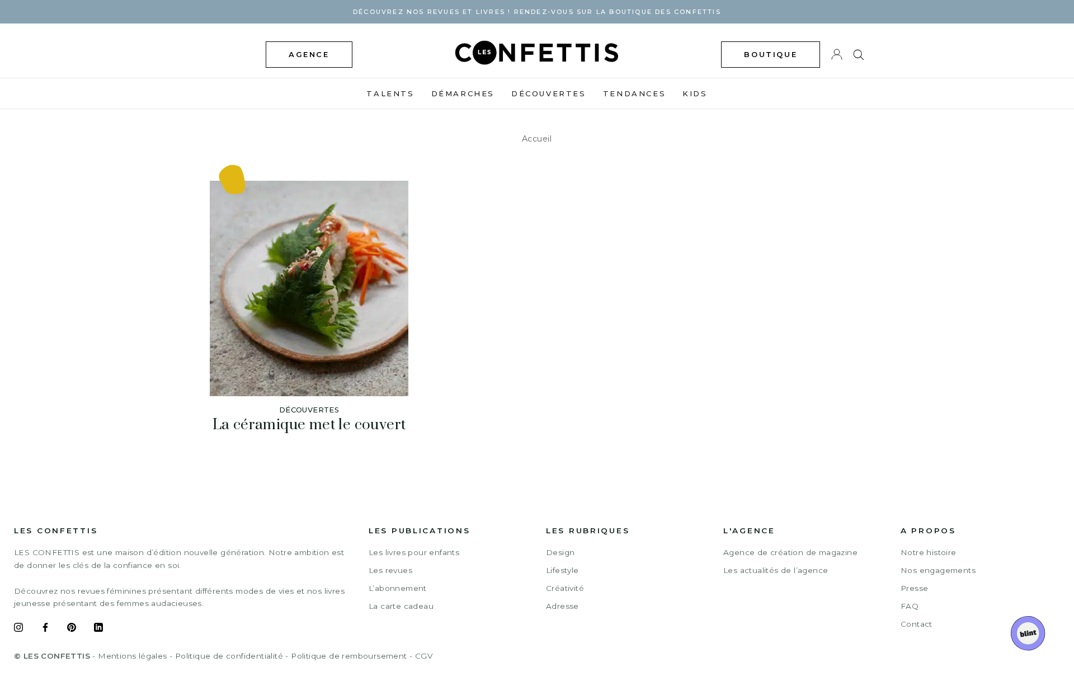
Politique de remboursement (349, 655)
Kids (694, 93)
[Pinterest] (71, 629)
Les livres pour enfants (414, 552)
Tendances (634, 93)
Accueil (537, 139)
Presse (914, 588)
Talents (390, 93)
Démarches (462, 93)
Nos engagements (938, 570)
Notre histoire (929, 552)
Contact (916, 623)
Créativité (565, 588)
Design (560, 552)
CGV (423, 655)
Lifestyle (562, 570)
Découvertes (548, 93)
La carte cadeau (401, 606)
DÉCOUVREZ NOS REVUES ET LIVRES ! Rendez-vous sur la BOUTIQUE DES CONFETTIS (537, 12)
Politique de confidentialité (229, 655)
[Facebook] (45, 629)
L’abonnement (398, 588)
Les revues (390, 570)
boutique (770, 54)
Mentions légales (132, 655)
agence (309, 54)
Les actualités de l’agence (775, 570)
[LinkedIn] (98, 629)
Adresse (562, 606)
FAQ (909, 606)
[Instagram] (18, 629)
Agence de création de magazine (790, 552)
